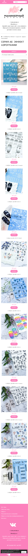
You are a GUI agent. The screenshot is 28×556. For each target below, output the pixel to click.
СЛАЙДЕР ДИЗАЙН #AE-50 (14, 492)
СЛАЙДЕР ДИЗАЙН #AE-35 (14, 274)
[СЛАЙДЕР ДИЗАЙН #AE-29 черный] (14, 145)
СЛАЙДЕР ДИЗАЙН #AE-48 (14, 456)
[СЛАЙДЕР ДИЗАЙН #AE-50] (14, 472)
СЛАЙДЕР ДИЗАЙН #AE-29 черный (14, 165)
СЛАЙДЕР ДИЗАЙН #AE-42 (14, 311)
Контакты (3, 518)
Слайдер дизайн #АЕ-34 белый (14, 238)
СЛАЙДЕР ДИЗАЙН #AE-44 (14, 347)
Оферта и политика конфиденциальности (12, 516)
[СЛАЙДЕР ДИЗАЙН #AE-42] (14, 290)
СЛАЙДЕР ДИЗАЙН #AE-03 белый (14, 92)
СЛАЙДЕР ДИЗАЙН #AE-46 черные (14, 420)
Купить (14, 89)
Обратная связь (5, 509)
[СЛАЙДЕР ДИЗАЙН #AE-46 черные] (14, 399)
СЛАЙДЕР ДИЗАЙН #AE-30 (14, 201)
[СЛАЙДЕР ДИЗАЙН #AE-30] (14, 181)
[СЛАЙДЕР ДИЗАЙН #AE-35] (14, 254)
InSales (17, 549)
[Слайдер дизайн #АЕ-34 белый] (14, 217)
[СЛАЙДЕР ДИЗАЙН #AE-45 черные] (14, 363)
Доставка (3, 507)
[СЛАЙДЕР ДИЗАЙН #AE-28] (14, 108)
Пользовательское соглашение (9, 514)
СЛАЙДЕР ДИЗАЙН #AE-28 (14, 129)
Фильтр (14, 51)
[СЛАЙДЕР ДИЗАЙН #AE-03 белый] (14, 72)
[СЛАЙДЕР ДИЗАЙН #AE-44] (14, 326)
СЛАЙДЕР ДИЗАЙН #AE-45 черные (14, 383)
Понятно (24, 552)
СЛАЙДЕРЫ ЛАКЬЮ (9, 37)
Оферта (3, 511)
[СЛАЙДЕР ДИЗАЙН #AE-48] (14, 436)
